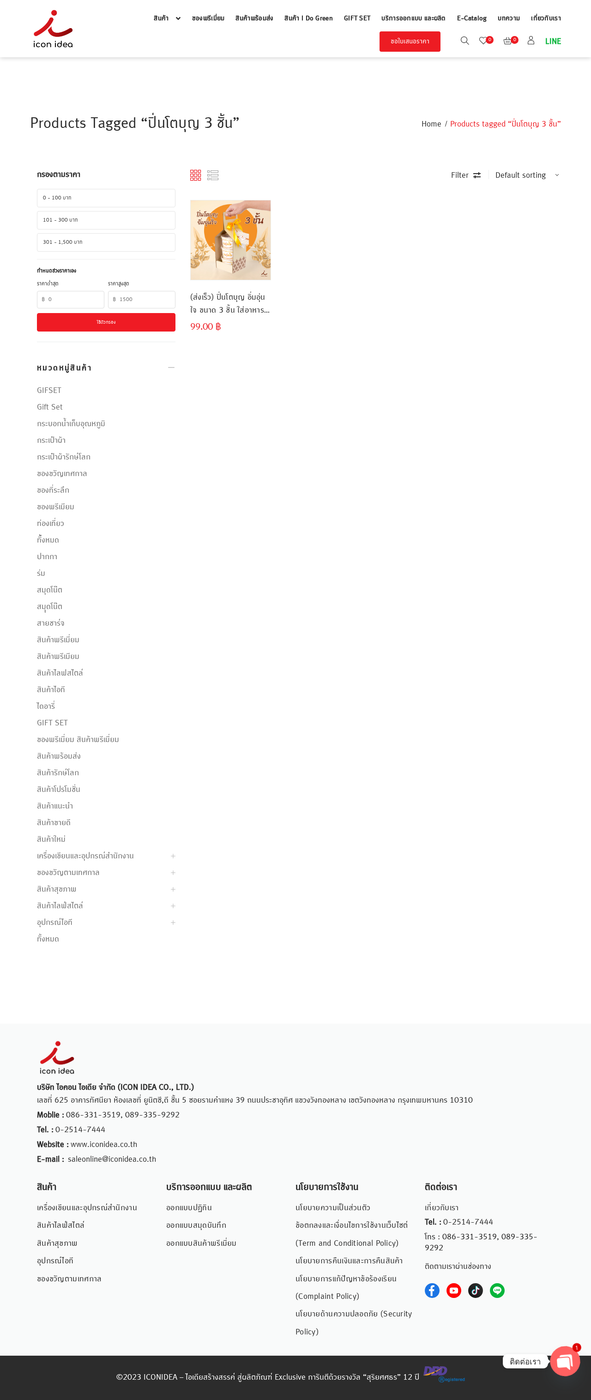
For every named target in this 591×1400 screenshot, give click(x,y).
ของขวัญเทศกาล (62, 474)
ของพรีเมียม (55, 507)
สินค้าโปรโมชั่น (58, 790)
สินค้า (161, 18)
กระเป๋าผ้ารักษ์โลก (63, 457)
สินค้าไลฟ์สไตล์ (60, 906)
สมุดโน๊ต (49, 590)
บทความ (509, 18)
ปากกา (47, 557)
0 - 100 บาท (57, 198)
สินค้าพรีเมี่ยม (58, 640)
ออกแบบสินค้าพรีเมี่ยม (201, 1243)
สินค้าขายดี (54, 823)
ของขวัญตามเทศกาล (68, 873)
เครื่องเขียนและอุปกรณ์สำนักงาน (85, 856)
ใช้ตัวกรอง (106, 322)
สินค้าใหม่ (51, 839)
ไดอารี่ (46, 706)
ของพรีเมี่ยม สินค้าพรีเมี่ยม (78, 740)
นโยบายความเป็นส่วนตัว (333, 1208)
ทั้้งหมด (48, 540)
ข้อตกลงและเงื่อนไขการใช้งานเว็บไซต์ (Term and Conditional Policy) (352, 1234)
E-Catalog (472, 18)
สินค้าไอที (51, 690)
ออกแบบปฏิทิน (189, 1208)
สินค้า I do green (308, 18)
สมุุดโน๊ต (49, 607)
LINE (552, 42)
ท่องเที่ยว (50, 524)
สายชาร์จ (51, 623)
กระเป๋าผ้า (51, 440)
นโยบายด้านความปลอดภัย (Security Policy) (354, 1323)
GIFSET (49, 391)
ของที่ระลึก (53, 490)
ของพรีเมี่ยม (208, 18)
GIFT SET (357, 18)
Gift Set (50, 407)
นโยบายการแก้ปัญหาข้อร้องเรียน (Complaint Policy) (346, 1288)
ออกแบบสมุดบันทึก (196, 1225)
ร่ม (41, 573)
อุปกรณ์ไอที (54, 923)
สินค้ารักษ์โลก (58, 773)
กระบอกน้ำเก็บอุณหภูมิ (71, 424)
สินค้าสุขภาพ (57, 889)
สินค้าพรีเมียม (58, 657)
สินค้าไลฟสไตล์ (60, 673)
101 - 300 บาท (60, 220)
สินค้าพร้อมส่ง (254, 18)
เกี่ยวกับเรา (546, 18)
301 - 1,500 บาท (63, 242)
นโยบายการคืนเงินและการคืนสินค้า (349, 1261)
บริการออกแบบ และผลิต (413, 18)
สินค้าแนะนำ (55, 806)
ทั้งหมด (48, 939)
